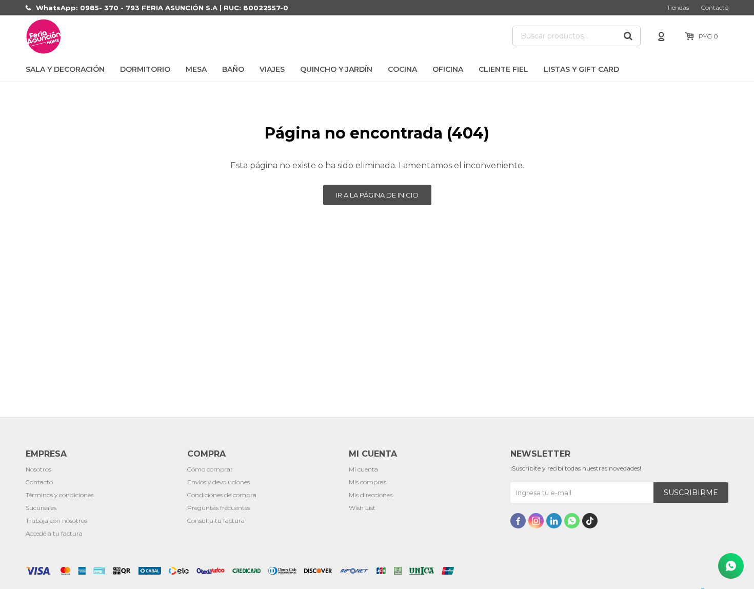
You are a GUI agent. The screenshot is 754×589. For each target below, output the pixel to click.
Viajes (272, 69)
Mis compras (367, 482)
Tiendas (678, 7)
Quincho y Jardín (336, 69)
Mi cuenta (363, 469)
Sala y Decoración (65, 69)
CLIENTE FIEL (503, 69)
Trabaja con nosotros (56, 520)
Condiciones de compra (221, 495)
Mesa (196, 69)
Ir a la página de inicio (377, 195)
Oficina (447, 69)
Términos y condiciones (59, 495)
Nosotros (38, 469)
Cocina (402, 69)
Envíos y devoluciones (218, 482)
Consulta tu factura (216, 520)
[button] (628, 36)
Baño (233, 69)
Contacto (714, 7)
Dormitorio (145, 69)
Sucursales (41, 508)
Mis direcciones (370, 495)
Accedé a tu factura (54, 533)
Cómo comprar (210, 469)
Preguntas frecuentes (218, 508)
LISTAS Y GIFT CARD (581, 69)
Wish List (362, 508)
